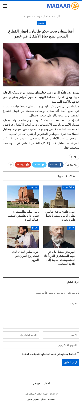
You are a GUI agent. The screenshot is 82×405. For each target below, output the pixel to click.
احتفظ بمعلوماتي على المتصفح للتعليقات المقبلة (49, 354)
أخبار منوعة (32, 187)
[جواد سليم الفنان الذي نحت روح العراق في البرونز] (23, 237)
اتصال (47, 383)
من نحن (36, 383)
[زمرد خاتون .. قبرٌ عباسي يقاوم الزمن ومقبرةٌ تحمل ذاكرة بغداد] (59, 196)
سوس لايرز (33, 399)
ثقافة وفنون (68, 187)
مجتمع (41, 23)
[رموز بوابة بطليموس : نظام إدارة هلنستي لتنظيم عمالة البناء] (23, 196)
